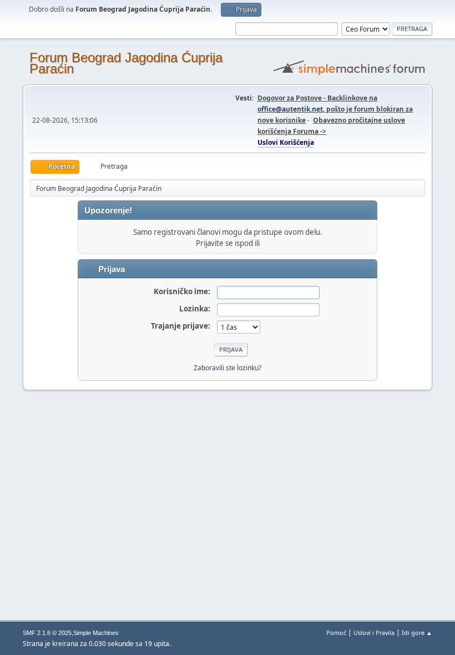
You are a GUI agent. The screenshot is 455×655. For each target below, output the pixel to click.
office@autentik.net (290, 109)
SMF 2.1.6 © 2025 (47, 632)
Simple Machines (96, 632)
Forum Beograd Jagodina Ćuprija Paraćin (126, 63)
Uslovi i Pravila (374, 632)
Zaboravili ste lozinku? (227, 367)
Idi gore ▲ (417, 632)
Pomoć (336, 632)
